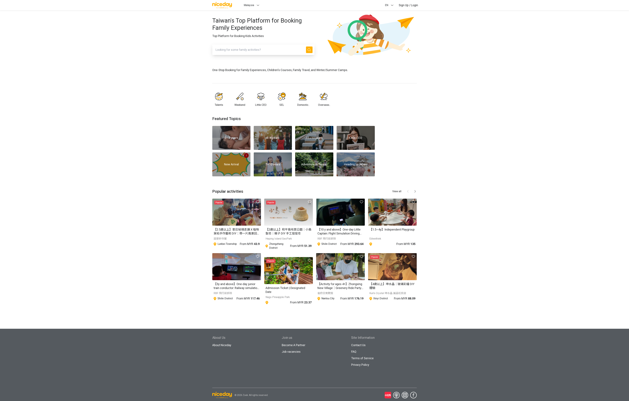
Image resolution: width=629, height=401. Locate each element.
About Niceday (221, 345)
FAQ (353, 351)
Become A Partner (293, 345)
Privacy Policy (360, 364)
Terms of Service (362, 358)
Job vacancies (291, 351)
